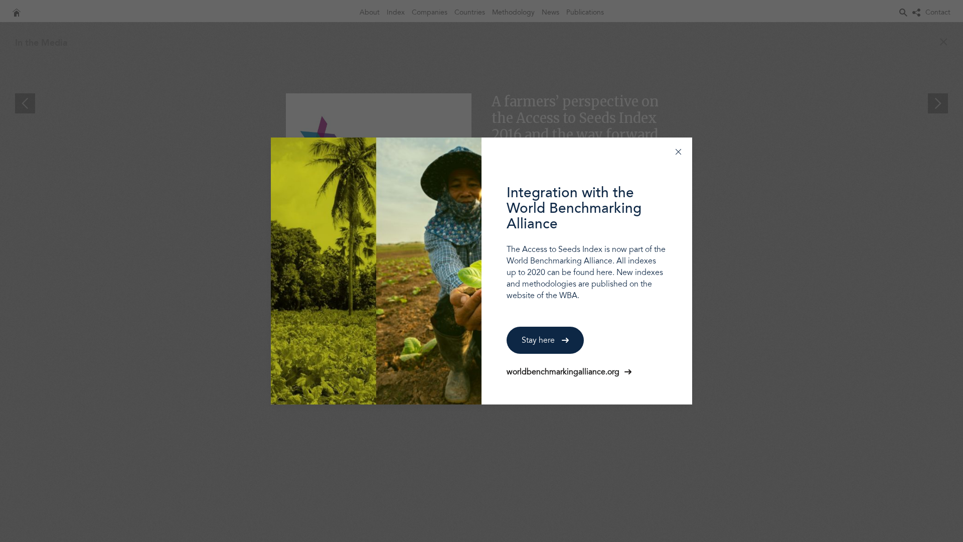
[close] (678, 151)
